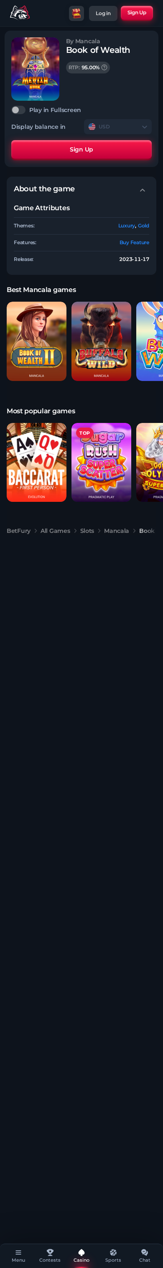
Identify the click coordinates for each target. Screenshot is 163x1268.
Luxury (126, 225)
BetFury (19, 531)
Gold (143, 225)
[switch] (81, 110)
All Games (55, 531)
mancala (116, 531)
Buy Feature (134, 242)
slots (87, 531)
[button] (36, 341)
